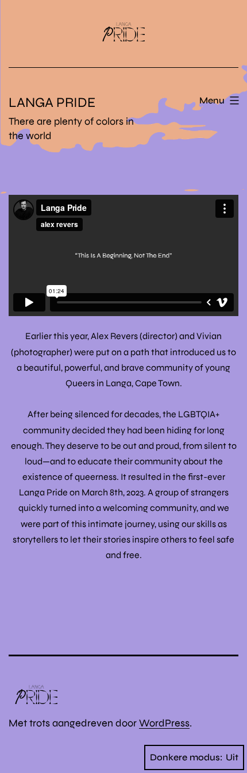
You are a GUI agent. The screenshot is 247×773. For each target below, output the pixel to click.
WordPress (164, 723)
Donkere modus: (186, 757)
